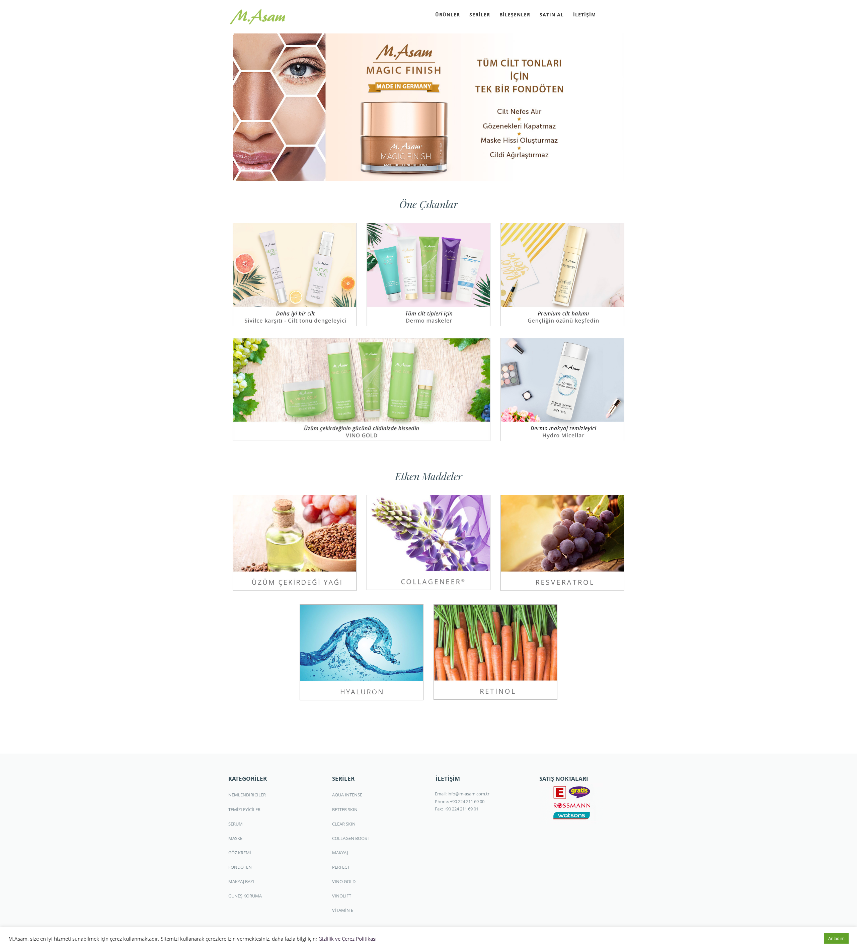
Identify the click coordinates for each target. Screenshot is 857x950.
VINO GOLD (344, 881)
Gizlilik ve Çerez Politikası (347, 938)
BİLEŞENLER (514, 14)
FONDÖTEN (240, 867)
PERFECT (340, 867)
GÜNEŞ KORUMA (245, 896)
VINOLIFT (341, 896)
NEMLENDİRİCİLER (247, 795)
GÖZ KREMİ (239, 853)
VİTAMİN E (342, 910)
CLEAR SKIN (344, 824)
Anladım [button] (836, 938)
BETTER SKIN (345, 809)
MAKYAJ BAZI (241, 881)
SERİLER (479, 14)
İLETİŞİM (584, 14)
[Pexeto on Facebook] (606, 14)
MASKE (235, 838)
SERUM (235, 824)
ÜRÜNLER (447, 14)
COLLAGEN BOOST (350, 838)
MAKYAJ (340, 853)
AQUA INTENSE (347, 795)
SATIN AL (552, 14)
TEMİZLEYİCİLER (244, 809)
